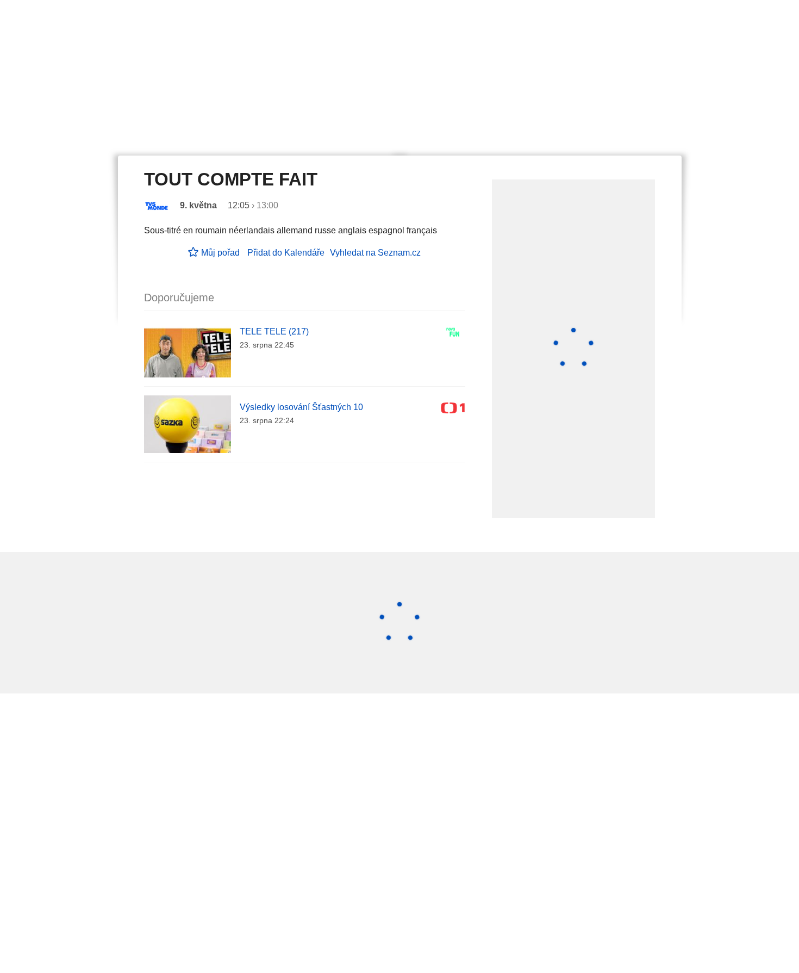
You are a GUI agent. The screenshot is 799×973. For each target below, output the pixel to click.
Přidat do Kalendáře (285, 252)
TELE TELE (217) (274, 331)
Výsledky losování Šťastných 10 (301, 407)
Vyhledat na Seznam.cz (375, 252)
